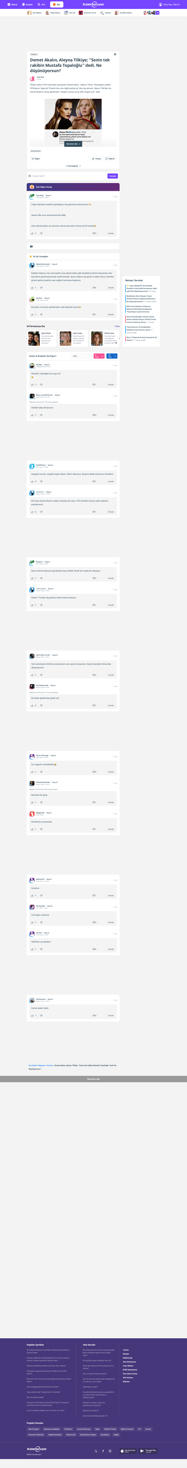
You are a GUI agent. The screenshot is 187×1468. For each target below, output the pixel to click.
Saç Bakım (105, 1435)
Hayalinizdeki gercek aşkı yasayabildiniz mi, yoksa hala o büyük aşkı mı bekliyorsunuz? (98, 1394)
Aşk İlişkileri (37, 13)
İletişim (126, 1354)
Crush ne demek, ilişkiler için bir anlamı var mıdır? (46, 1410)
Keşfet (29, 4)
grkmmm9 (40, 879)
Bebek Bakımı (55, 13)
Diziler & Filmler (110, 1429)
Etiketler (126, 1382)
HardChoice (41, 465)
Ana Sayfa (33, 1065)
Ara (43, 4)
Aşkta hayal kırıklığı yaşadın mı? (95, 1416)
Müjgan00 (40, 813)
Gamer (148, 1429)
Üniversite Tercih (90, 13)
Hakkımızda (127, 1358)
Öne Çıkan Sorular (130, 1374)
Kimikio (39, 365)
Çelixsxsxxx (41, 999)
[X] (96, 1451)
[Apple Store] (129, 1451)
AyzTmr (39, 298)
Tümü (117, 326)
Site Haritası (128, 1378)
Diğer (97, 1429)
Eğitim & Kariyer (127, 1429)
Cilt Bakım (68, 1429)
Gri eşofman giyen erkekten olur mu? (97, 1360)
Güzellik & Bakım (126, 13)
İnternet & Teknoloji (36, 1435)
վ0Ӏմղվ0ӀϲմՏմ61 (43, 655)
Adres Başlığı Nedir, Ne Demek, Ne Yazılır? (43, 1387)
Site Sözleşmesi (129, 1362)
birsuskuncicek (42, 685)
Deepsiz (39, 562)
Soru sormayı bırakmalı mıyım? (95, 1374)
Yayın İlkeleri (128, 1366)
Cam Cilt (72, 13)
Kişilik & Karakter (55, 1435)
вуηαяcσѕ (40, 492)
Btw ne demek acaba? (35, 1397)
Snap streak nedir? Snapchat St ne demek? (43, 1392)
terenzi (39, 933)
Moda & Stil (70, 1435)
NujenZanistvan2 (43, 264)
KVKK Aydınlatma (130, 1370)
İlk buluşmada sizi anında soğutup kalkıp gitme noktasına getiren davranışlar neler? (99, 1352)
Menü (14, 4)
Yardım (126, 1350)
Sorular (50, 1065)
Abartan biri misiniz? (91, 1411)
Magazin (34, 54)
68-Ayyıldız (40, 906)
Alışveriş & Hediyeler (52, 1429)
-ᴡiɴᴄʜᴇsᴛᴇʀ (41, 589)
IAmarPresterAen (43, 782)
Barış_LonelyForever (44, 395)
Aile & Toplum (33, 1429)
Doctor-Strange (42, 755)
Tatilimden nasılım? (90, 1387)
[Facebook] (103, 1451)
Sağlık (116, 1435)
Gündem (108, 13)
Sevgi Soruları (35, 151)
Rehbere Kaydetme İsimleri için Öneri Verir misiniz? (46, 1366)
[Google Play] (149, 1451)
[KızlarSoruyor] (37, 1451)
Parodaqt (40, 195)
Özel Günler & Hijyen (88, 1435)
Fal (139, 1429)
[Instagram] (110, 1451)
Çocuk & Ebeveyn (84, 1429)
